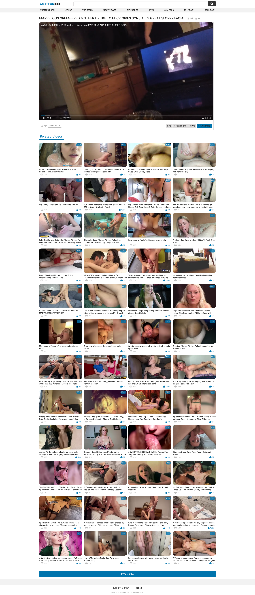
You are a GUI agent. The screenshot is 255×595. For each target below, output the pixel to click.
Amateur (50, 4)
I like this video (42, 126)
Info (169, 126)
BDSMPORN (210, 10)
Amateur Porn (47, 10)
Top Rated (87, 10)
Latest (68, 10)
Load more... (127, 574)
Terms (139, 588)
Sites (151, 10)
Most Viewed (109, 10)
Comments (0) (204, 126)
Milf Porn (189, 10)
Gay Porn (169, 10)
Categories (132, 10)
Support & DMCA (121, 588)
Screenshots (180, 126)
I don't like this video (45, 126)
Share (192, 126)
